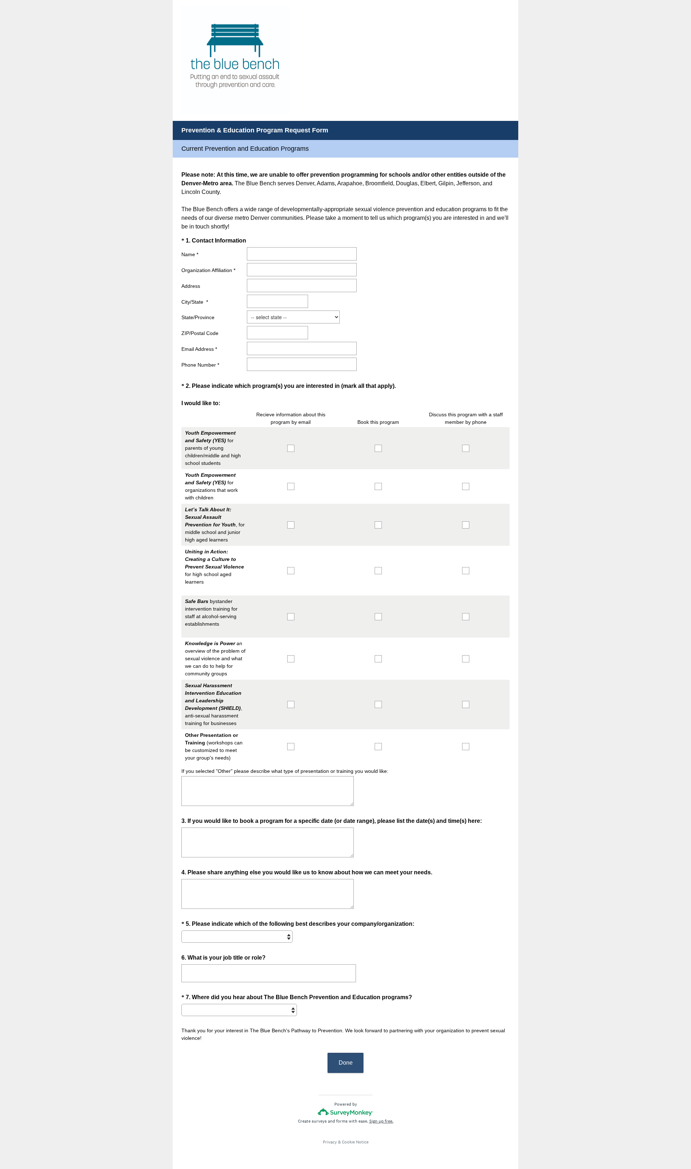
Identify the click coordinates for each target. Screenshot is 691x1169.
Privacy (330, 1142)
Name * (189, 254)
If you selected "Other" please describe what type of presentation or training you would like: (284, 771)
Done (346, 1063)
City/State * (194, 302)
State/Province (197, 317)
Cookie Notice (355, 1142)
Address (190, 286)
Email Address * (199, 349)
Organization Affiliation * (208, 270)
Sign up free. (381, 1121)
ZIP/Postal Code (199, 333)
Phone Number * (200, 365)
